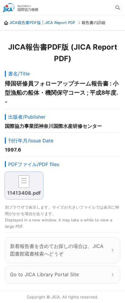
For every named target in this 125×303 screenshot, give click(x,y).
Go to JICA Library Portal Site (44, 274)
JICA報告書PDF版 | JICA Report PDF (42, 22)
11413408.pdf (24, 193)
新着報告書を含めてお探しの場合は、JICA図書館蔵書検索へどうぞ (56, 250)
